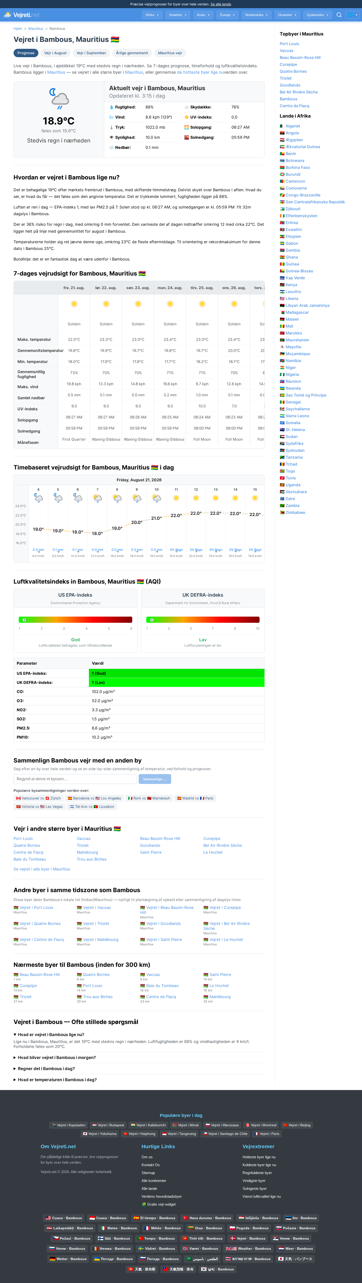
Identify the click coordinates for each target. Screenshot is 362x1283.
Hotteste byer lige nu (259, 1157)
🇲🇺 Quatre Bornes (93, 976)
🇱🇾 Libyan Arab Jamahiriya (304, 305)
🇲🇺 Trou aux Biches (95, 998)
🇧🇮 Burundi (290, 174)
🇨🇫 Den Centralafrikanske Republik (312, 201)
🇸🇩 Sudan (289, 436)
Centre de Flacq (28, 852)
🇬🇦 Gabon (289, 243)
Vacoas (83, 838)
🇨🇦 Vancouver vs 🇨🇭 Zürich (38, 798)
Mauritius (35, 28)
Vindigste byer (254, 1181)
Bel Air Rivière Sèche (222, 845)
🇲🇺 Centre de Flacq (158, 998)
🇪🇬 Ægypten (291, 139)
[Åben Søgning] (339, 14)
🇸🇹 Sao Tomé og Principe (303, 395)
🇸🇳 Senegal (290, 401)
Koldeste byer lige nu (259, 1165)
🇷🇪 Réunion (290, 381)
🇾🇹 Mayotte (290, 346)
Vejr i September (91, 53)
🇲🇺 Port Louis (89, 987)
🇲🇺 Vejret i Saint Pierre (161, 941)
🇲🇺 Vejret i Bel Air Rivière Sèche (226, 928)
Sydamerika (318, 15)
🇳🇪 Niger (288, 367)
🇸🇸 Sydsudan (292, 450)
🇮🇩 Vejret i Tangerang (179, 1134)
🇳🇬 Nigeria (289, 374)
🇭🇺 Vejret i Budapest (108, 1125)
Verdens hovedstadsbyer (162, 1196)
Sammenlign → (155, 779)
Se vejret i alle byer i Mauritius (42, 869)
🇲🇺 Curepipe (25, 987)
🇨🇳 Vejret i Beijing (297, 1125)
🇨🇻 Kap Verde (292, 277)
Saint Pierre (151, 852)
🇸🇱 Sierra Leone (294, 415)
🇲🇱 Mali (286, 326)
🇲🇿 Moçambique (295, 353)
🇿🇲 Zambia (289, 505)
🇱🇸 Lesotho (290, 291)
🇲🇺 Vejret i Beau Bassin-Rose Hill (167, 912)
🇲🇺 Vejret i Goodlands (160, 925)
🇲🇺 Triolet (23, 998)
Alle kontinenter (154, 1181)
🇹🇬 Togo (287, 470)
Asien (203, 15)
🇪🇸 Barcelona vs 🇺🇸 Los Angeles (94, 798)
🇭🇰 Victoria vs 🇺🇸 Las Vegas (39, 806)
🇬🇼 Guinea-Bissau (296, 270)
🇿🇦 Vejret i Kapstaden (68, 1125)
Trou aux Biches (91, 859)
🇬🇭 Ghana (289, 257)
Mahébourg (87, 852)
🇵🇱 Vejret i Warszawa (222, 1125)
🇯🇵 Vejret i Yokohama (99, 1134)
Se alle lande (221, 4)
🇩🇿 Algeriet (290, 125)
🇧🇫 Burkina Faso (295, 167)
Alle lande (149, 1188)
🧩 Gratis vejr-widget (159, 1204)
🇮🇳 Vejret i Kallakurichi (148, 1125)
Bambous (288, 98)
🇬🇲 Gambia (290, 250)
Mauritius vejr (170, 53)
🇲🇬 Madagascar (294, 312)
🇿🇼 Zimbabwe (292, 512)
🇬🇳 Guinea (289, 263)
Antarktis (178, 15)
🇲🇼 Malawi (289, 319)
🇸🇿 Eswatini (291, 229)
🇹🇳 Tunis (288, 477)
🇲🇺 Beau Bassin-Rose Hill (37, 976)
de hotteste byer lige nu (200, 72)
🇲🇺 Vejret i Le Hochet (223, 941)
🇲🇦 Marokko (291, 332)
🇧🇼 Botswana (292, 160)
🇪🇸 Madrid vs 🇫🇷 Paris (195, 798)
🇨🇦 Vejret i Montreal (261, 1125)
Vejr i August (55, 53)
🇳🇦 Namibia (290, 360)
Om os (147, 1157)
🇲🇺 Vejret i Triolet (93, 925)
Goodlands (150, 845)
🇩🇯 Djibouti (290, 208)
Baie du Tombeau (30, 859)
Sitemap (148, 1173)
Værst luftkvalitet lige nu (262, 1196)
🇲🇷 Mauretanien (294, 339)
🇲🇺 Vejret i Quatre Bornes (37, 925)
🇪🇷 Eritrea (289, 222)
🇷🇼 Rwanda (290, 388)
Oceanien (287, 15)
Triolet (83, 845)
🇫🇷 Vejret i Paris (266, 1134)
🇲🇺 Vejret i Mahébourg (97, 941)
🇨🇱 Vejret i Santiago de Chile (225, 1134)
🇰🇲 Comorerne (293, 188)
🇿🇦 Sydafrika (291, 443)
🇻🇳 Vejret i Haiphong (139, 1134)
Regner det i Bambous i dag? (46, 1068)
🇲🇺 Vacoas (150, 976)
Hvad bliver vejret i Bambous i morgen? (57, 1057)
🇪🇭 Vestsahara (293, 491)
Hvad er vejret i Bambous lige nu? (51, 1034)
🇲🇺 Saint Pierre (217, 976)
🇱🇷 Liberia (289, 298)
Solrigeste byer (255, 1188)
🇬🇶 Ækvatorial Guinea (300, 146)
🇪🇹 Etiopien (290, 236)
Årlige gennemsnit (132, 53)
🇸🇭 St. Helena (292, 429)
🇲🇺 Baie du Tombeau (159, 987)
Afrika (152, 15)
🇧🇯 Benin (288, 153)
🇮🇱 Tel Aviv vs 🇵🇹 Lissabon (92, 806)
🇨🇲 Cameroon (292, 181)
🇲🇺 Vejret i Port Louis (33, 909)
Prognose (25, 53)
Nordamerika (256, 15)
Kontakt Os (151, 1165)
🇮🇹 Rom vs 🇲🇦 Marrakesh (149, 798)
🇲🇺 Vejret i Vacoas (94, 909)
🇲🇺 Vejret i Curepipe (222, 909)
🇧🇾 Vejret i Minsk (186, 1125)
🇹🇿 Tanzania (291, 457)
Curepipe (211, 838)
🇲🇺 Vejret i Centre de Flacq (39, 941)
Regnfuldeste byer (257, 1173)
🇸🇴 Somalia (290, 422)
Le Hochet (213, 852)
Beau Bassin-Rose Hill (160, 838)
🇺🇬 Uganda (290, 484)
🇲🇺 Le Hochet (216, 987)
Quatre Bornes (27, 845)
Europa (227, 15)
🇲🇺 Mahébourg (217, 998)
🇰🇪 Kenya (288, 284)
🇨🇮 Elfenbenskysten (298, 215)
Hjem (18, 28)
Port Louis (23, 838)
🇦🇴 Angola (289, 132)
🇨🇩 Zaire (287, 498)
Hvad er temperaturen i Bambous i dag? (57, 1079)
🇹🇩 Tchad (288, 464)
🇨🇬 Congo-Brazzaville (300, 194)
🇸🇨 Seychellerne (295, 408)
